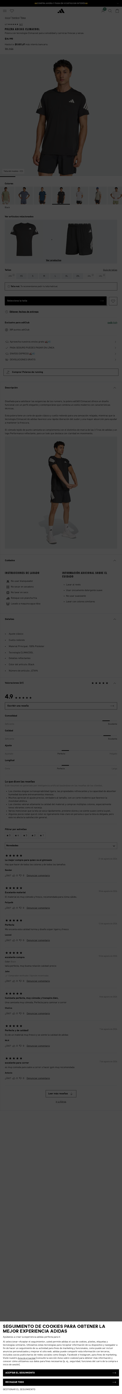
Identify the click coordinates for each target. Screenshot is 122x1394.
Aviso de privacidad (27, 1358)
